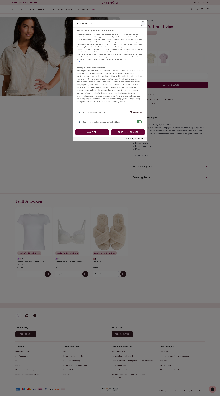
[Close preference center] (143, 24)
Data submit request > (85, 62)
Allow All (92, 132)
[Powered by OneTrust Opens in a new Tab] (136, 138)
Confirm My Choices (128, 132)
